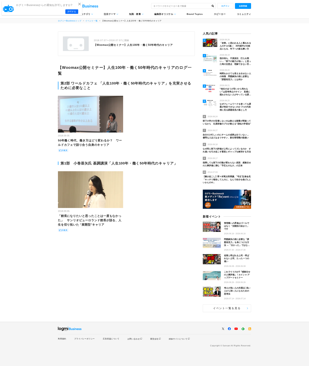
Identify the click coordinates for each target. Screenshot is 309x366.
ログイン (225, 6)
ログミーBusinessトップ (69, 21)
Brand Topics (195, 14)
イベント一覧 (91, 21)
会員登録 (243, 6)
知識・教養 (135, 14)
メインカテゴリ (82, 14)
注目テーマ (110, 14)
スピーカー (220, 14)
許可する (72, 11)
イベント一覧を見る (227, 308)
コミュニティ (244, 14)
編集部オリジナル (163, 14)
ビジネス (63, 150)
